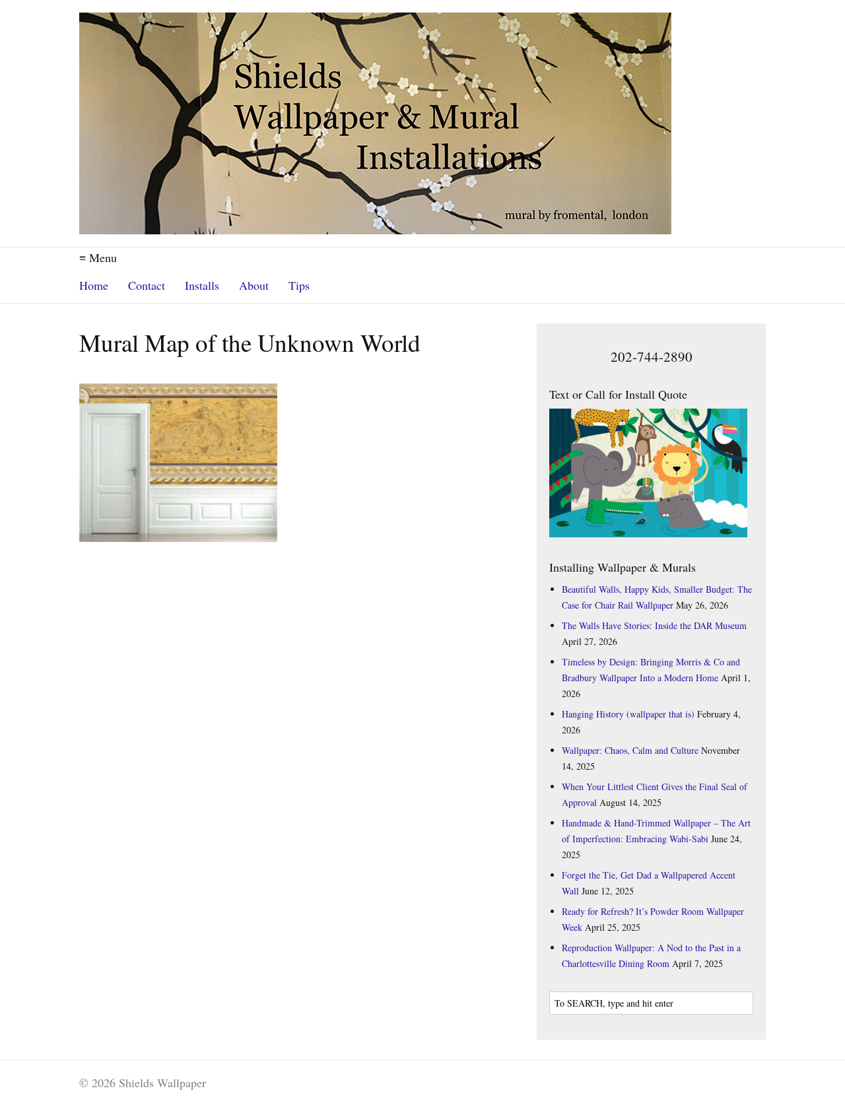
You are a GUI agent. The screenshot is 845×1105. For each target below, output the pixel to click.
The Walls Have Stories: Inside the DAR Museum (654, 625)
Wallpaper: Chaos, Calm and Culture (630, 750)
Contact (146, 285)
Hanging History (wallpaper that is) (628, 714)
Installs (202, 285)
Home (93, 285)
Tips (299, 285)
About (254, 285)
